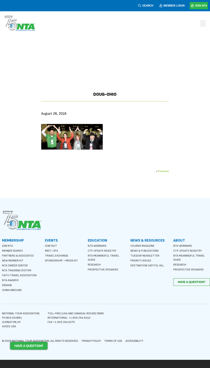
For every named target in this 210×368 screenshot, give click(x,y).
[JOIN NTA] (192, 5)
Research (94, 264)
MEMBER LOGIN (174, 5)
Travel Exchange (56, 255)
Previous (163, 171)
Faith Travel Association (19, 275)
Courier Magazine (142, 246)
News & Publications (144, 250)
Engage (7, 285)
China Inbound (12, 290)
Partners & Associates (18, 255)
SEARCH (147, 5)
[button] (203, 23)
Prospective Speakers (103, 269)
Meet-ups (51, 250)
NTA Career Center (15, 265)
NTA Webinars (97, 246)
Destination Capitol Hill (147, 265)
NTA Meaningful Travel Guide (103, 257)
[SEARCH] (139, 5)
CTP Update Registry (102, 250)
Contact (51, 246)
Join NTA (7, 246)
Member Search (12, 250)
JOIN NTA (201, 5)
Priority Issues (140, 260)
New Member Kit (12, 260)
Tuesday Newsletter (144, 255)
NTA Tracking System (16, 270)
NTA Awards (10, 280)
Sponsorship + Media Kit (61, 260)
